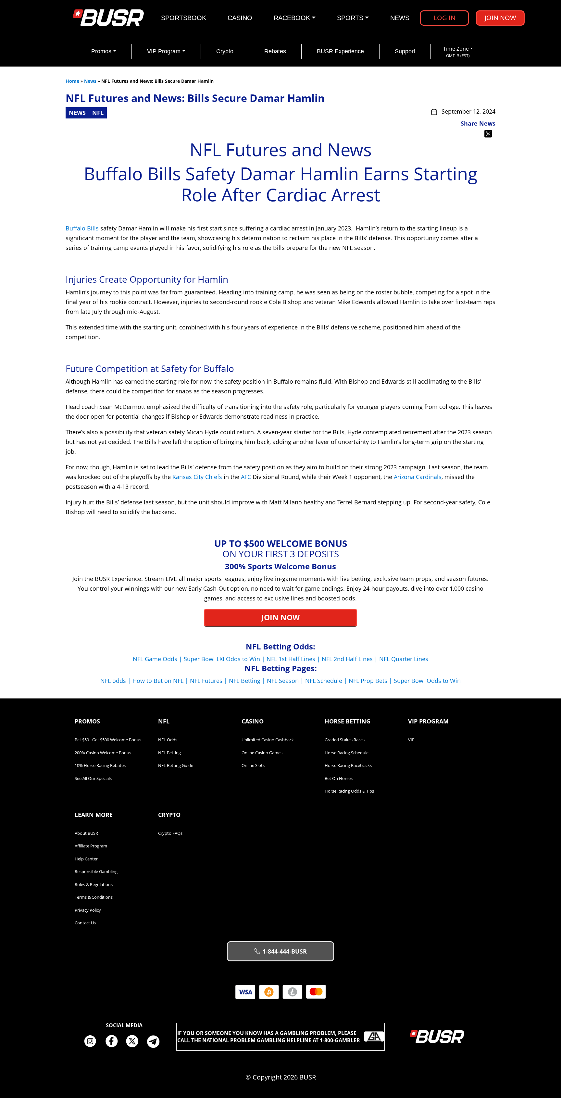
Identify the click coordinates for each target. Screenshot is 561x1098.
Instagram (92, 1041)
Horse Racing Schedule (346, 753)
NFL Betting (169, 753)
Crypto (224, 51)
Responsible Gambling (96, 871)
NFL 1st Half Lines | (294, 659)
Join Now (500, 17)
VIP (411, 740)
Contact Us (85, 923)
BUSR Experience (340, 51)
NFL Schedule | (327, 681)
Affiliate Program (91, 846)
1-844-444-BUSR (285, 951)
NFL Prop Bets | (371, 681)
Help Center (86, 859)
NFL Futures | (209, 681)
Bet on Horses (339, 778)
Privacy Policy (88, 910)
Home (72, 81)
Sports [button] (350, 17)
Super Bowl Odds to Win (427, 681)
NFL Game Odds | (158, 659)
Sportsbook (183, 17)
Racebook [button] (292, 17)
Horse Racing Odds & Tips (349, 791)
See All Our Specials (93, 778)
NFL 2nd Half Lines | (350, 659)
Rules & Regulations (94, 884)
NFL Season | (286, 681)
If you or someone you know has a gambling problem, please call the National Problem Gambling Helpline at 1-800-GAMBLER (268, 1037)
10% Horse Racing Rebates (100, 765)
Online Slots (253, 765)
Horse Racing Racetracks (348, 765)
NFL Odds (167, 740)
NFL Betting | (248, 681)
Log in (444, 17)
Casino (240, 17)
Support (405, 51)
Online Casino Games (262, 753)
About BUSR (86, 833)
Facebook (114, 1041)
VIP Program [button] (164, 51)
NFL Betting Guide (175, 765)
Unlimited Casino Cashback (268, 740)
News (399, 17)
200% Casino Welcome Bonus (103, 753)
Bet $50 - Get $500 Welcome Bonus (108, 740)
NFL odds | (116, 681)
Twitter (135, 1041)
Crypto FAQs (170, 833)
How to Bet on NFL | (161, 681)
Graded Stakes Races (345, 740)
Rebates (275, 51)
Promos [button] (101, 51)
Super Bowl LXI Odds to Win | (225, 659)
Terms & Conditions (94, 897)
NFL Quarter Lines (403, 659)
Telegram (156, 1041)
